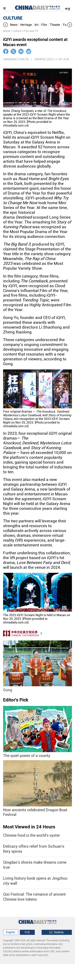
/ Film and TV (30, 31)
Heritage (26, 25)
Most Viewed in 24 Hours (29, 827)
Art (36, 25)
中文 (67, 8)
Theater (55, 25)
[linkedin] (21, 51)
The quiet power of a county (26, 755)
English (10, 932)
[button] (5, 24)
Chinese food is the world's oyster (31, 835)
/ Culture (16, 31)
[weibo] (28, 51)
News (14, 25)
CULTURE (12, 18)
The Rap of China (21, 690)
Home (6, 31)
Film (44, 25)
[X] (13, 51)
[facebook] (5, 51)
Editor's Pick (15, 700)
